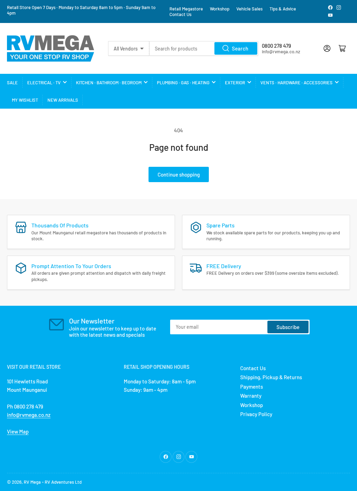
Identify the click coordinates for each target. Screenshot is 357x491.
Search (240, 48)
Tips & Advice (282, 8)
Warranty (250, 395)
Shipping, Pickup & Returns (271, 377)
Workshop (219, 8)
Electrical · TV (44, 82)
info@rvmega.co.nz (29, 415)
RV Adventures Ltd (63, 482)
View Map (18, 431)
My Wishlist (25, 100)
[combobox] (203, 48)
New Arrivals (62, 100)
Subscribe (287, 327)
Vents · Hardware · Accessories (296, 82)
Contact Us (180, 14)
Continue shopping (179, 174)
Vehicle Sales (249, 8)
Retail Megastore (186, 8)
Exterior (235, 82)
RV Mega (32, 482)
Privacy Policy (256, 414)
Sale (12, 82)
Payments (251, 386)
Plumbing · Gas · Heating (183, 82)
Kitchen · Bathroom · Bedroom (109, 82)
